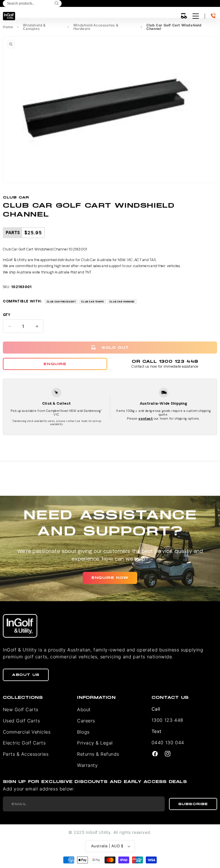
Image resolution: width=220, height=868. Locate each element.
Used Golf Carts (21, 721)
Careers (86, 721)
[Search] (56, 3)
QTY (7, 315)
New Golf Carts (20, 709)
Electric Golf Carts (24, 743)
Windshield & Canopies (34, 27)
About (84, 709)
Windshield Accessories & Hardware (95, 27)
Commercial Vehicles (26, 732)
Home (8, 27)
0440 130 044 (168, 742)
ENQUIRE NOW (110, 578)
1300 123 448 (167, 720)
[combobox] (32, 3)
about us (26, 675)
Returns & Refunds (98, 754)
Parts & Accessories (25, 754)
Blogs (83, 732)
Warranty (87, 765)
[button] (184, 16)
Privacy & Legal (95, 743)
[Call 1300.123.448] (214, 16)
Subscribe (193, 804)
